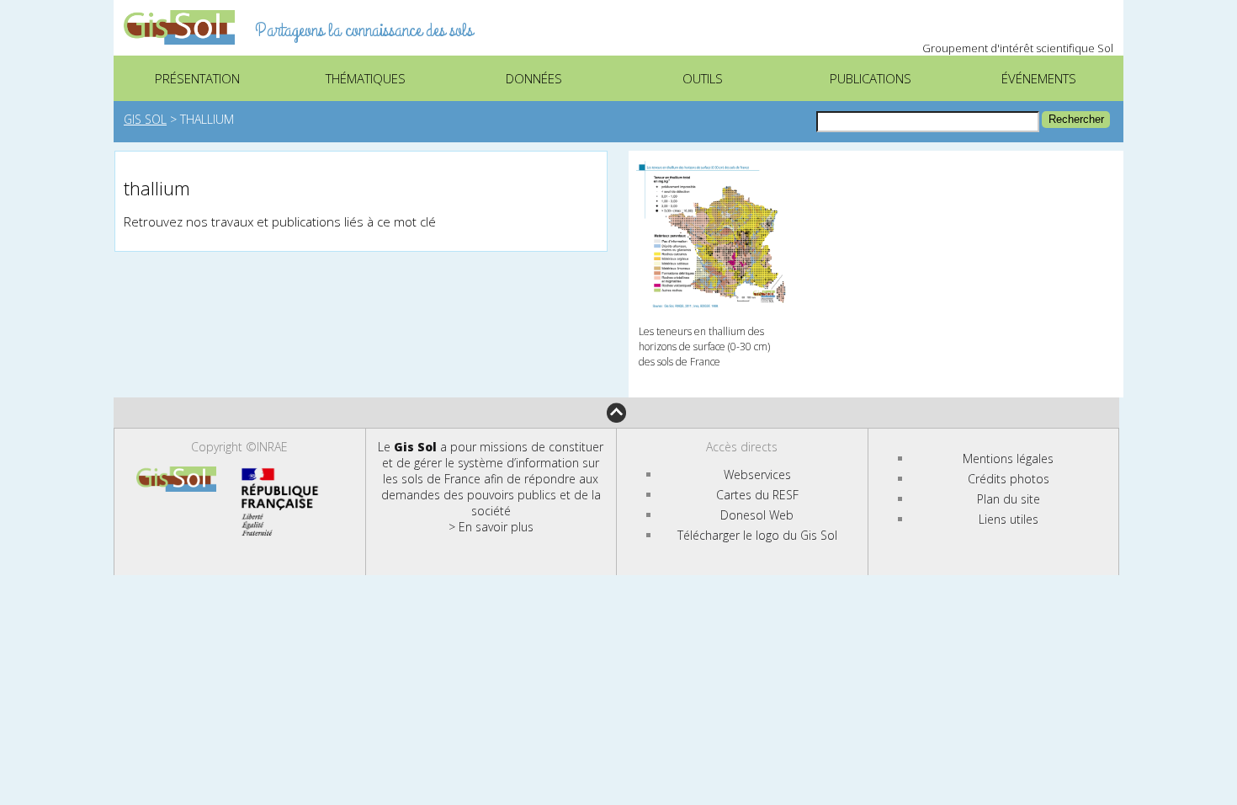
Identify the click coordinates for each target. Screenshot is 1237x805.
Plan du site (1008, 499)
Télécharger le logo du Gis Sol (757, 535)
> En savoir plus (491, 527)
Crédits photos (1008, 479)
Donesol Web (757, 515)
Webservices (757, 474)
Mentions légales (1008, 458)
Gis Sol (145, 119)
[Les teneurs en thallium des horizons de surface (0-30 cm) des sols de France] (709, 167)
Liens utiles (1008, 519)
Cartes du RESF (757, 495)
